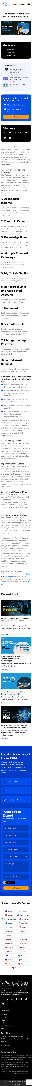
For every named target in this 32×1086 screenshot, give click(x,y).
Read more (4, 634)
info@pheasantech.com (15, 1060)
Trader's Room (11, 55)
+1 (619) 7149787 (6, 1045)
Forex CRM (10, 49)
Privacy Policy (16, 1084)
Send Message (16, 117)
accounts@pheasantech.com (10, 1067)
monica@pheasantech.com (19, 1074)
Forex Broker (11, 52)
